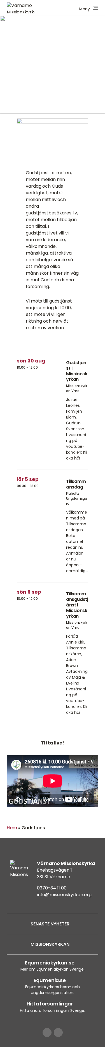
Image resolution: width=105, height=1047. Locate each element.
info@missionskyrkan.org (64, 894)
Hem (12, 827)
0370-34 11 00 (52, 888)
